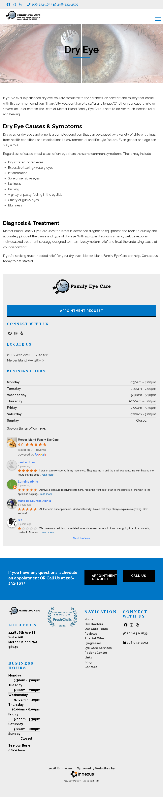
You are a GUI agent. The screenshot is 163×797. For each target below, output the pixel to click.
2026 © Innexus (81, 768)
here (41, 428)
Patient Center (95, 652)
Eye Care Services (98, 648)
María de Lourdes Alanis (34, 501)
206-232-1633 (41, 4)
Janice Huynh (27, 462)
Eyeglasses (93, 643)
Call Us (138, 576)
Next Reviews (81, 538)
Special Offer (94, 638)
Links (88, 657)
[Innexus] (81, 774)
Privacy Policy (72, 781)
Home (88, 619)
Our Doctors (93, 624)
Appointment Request (81, 311)
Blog (88, 662)
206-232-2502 (68, 4)
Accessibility (91, 781)
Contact (90, 667)
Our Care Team (96, 629)
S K (20, 520)
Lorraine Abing (28, 481)
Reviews (90, 633)
